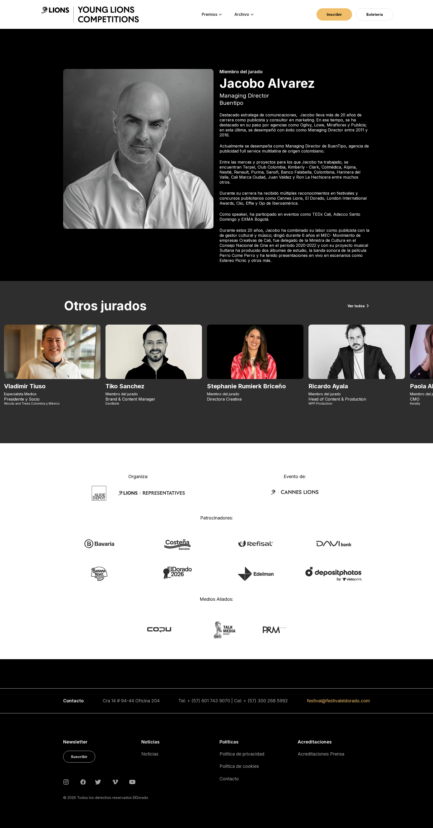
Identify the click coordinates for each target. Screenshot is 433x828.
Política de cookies (239, 766)
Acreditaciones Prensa (321, 754)
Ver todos (356, 306)
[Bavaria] (99, 543)
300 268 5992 (273, 700)
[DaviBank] (334, 543)
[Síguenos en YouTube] (132, 781)
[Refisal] (255, 543)
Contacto (229, 778)
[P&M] (269, 629)
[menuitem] (209, 14)
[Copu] (164, 629)
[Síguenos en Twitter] (98, 781)
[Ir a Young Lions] (90, 15)
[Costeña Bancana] (177, 544)
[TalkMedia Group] (216, 629)
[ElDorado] (177, 572)
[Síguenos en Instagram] (66, 781)
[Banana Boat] (99, 573)
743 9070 (220, 700)
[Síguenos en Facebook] (83, 782)
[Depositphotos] (333, 573)
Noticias (149, 754)
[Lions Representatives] (151, 492)
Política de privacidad (242, 754)
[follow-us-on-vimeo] (115, 781)
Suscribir (79, 757)
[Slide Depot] (99, 492)
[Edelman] (255, 573)
